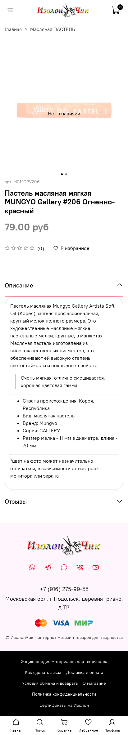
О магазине (94, 683)
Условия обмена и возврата (50, 683)
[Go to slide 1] (62, 174)
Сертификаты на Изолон (64, 705)
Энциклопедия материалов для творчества (64, 661)
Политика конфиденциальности (64, 694)
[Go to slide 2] (66, 174)
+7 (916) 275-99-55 (64, 589)
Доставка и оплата (84, 672)
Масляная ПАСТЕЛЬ (52, 29)
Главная (13, 29)
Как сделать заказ (43, 672)
